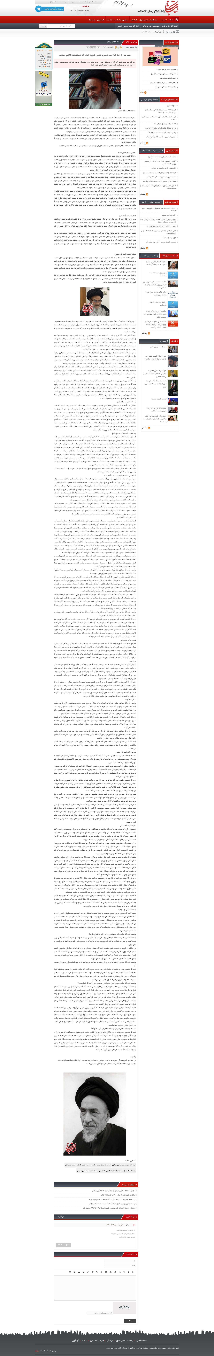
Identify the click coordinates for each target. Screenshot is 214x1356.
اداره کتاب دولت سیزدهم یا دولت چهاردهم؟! (155, 293)
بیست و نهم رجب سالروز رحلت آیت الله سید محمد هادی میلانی (112, 1204)
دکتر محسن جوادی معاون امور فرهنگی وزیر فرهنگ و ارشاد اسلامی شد (154, 284)
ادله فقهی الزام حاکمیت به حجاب (164, 168)
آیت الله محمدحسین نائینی (87, 1170)
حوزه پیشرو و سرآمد (169, 237)
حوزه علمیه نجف (83, 1165)
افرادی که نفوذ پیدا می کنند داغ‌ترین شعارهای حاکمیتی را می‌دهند (155, 419)
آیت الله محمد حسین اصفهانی (110, 1170)
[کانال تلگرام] (49, 8)
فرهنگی (134, 20)
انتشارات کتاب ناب (170, 26)
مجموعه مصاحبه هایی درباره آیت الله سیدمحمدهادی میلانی (113, 1190)
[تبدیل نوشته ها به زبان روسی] (74, 1272)
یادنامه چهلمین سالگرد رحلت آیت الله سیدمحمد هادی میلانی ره (112, 1199)
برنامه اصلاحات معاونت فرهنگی (157, 304)
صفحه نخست (167, 19)
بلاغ (127, 1225)
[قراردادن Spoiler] (70, 1272)
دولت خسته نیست (158, 399)
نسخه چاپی (130, 47)
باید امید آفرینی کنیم (158, 346)
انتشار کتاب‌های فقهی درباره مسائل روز (163, 74)
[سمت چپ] (115, 1272)
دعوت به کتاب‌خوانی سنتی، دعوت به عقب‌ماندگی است (156, 263)
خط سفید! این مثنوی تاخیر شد (165, 123)
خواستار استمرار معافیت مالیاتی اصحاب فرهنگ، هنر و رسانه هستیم (155, 373)
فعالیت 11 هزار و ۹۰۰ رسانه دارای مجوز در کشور (156, 409)
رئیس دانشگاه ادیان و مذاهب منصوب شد (161, 226)
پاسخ (67, 1244)
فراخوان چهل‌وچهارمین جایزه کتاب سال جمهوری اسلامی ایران (139, 32)
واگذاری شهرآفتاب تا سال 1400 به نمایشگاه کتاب (118, 1195)
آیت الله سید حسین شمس (100, 1165)
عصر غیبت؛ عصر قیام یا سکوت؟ (166, 69)
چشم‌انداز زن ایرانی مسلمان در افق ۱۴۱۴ (161, 132)
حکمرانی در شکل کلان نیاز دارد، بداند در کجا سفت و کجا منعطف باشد (155, 314)
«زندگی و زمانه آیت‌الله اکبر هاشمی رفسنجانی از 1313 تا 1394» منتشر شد (109, 1208)
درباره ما (72, 2)
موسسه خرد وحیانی (150, 26)
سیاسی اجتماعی (121, 20)
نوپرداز (37, 1351)
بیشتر (142, 92)
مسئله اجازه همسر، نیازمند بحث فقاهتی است (159, 181)
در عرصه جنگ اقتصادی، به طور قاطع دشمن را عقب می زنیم (155, 383)
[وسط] (110, 1272)
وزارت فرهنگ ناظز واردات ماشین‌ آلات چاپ (160, 128)
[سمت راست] (106, 1272)
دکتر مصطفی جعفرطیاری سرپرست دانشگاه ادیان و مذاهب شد (158, 232)
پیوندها (64, 2)
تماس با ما (82, 2)
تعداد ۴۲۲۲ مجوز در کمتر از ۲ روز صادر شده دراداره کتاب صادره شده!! (160, 111)
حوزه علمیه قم (70, 1165)
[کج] (129, 1272)
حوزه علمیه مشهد (129, 1170)
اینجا (102, 1063)
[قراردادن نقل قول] (79, 1272)
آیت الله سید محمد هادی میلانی (124, 1165)
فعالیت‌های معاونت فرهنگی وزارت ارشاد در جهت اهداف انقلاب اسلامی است (155, 324)
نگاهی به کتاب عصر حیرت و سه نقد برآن (163, 83)
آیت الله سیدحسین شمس (128, 26)
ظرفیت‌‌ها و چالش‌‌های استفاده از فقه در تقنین (159, 172)
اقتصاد (109, 20)
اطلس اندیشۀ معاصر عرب (168, 78)
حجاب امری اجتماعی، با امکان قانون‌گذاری (161, 177)
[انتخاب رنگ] (88, 1272)
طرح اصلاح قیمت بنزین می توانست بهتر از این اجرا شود (155, 358)
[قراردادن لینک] (97, 1272)
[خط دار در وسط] (120, 1272)
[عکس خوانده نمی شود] (124, 1313)
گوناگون (100, 20)
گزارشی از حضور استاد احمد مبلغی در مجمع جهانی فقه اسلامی (160, 162)
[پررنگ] (132, 1272)
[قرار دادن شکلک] (101, 1272)
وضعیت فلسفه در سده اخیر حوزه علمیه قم (161, 242)
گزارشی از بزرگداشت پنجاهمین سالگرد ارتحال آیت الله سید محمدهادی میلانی (158, 220)
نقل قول (59, 1244)
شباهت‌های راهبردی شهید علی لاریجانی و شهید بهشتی (158, 118)
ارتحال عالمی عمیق (169, 215)
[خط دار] (124, 1272)
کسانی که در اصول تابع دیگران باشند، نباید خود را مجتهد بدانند (158, 186)
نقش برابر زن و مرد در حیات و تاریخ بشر (161, 137)
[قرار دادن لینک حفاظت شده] (92, 1272)
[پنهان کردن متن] (83, 1272)
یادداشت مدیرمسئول (148, 20)
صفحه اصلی (93, 2)
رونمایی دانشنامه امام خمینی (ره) (165, 87)
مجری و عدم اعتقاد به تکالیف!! (158, 274)
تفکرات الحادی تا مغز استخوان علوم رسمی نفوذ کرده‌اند (159, 209)
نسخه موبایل (54, 2)
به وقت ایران (171, 105)
